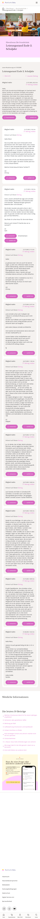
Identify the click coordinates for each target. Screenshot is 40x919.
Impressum (5, 876)
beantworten (10, 117)
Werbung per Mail (10, 723)
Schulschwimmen (9, 738)
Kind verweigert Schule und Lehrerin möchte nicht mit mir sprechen (20, 734)
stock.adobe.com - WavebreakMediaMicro (32, 34)
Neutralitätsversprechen (9, 881)
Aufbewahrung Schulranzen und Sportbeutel (18, 727)
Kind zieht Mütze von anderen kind (15, 750)
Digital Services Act (8, 897)
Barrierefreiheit (7, 901)
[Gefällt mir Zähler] (31, 117)
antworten (11, 178)
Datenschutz (6, 893)
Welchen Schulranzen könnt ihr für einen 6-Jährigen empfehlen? (20, 716)
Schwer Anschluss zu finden (13, 730)
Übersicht (7, 76)
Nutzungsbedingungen (9, 889)
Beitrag (19, 135)
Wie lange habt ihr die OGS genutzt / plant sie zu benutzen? (19, 746)
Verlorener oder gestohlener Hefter (15, 720)
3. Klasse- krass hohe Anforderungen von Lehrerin (20, 742)
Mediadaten (6, 885)
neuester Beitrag (32, 76)
